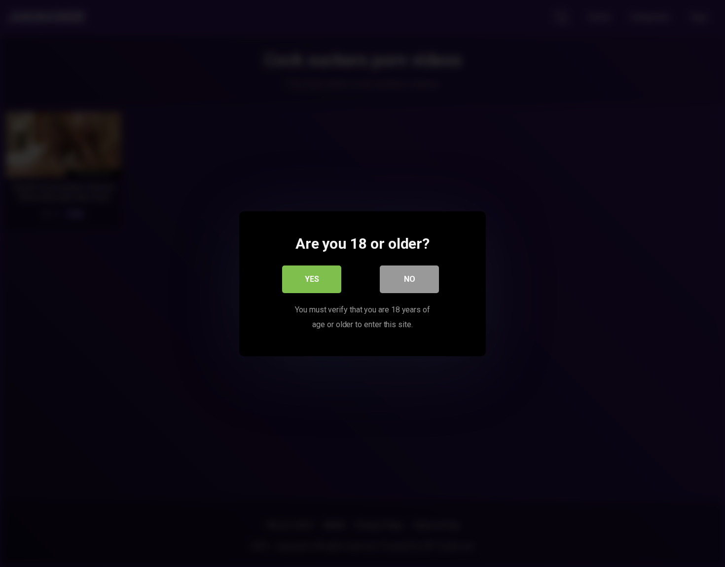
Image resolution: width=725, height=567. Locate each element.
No (409, 278)
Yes (312, 278)
